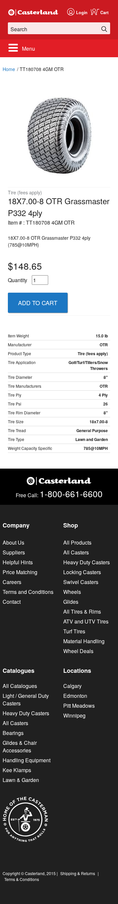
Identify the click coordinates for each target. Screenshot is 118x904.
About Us (13, 542)
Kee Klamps (17, 770)
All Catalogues (20, 686)
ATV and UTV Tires (85, 621)
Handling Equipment (26, 760)
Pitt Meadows (79, 705)
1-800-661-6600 (71, 493)
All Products (77, 542)
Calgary (72, 686)
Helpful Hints (18, 562)
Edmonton (75, 695)
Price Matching (20, 572)
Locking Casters (82, 572)
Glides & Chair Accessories (20, 746)
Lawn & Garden (21, 780)
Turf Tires (74, 631)
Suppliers (14, 552)
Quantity (17, 280)
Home (9, 69)
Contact (12, 601)
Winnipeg (74, 715)
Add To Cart (37, 302)
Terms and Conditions (28, 592)
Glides (70, 601)
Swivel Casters (80, 582)
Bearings (13, 733)
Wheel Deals (78, 651)
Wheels (72, 592)
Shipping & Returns (77, 873)
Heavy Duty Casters (86, 562)
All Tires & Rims (82, 611)
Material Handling (84, 641)
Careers (12, 582)
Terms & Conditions (21, 879)
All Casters (76, 552)
